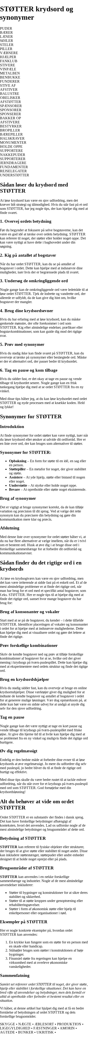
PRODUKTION (69, 1024)
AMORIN (67, 1028)
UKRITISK (45, 1032)
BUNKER (25, 1032)
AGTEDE (7, 1032)
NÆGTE (24, 1024)
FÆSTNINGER (45, 1028)
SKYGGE (7, 1024)
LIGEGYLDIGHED (15, 1028)
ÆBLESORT (44, 1024)
